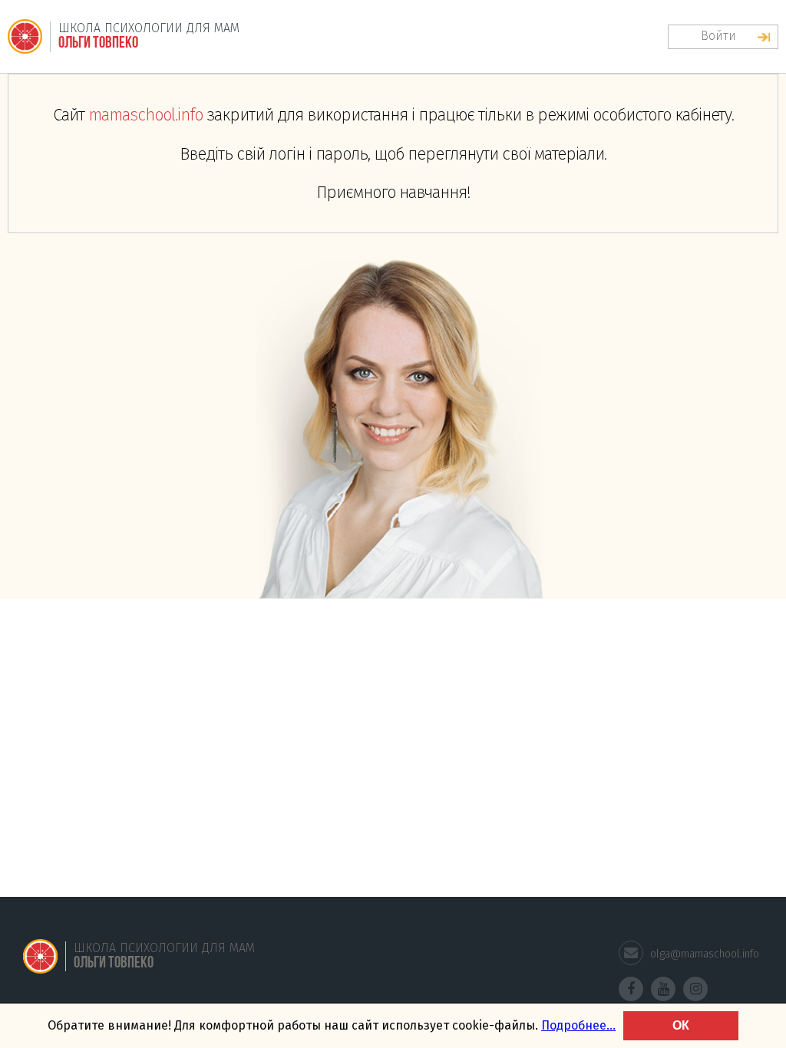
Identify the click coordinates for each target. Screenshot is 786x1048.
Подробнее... (578, 1025)
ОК (680, 1025)
